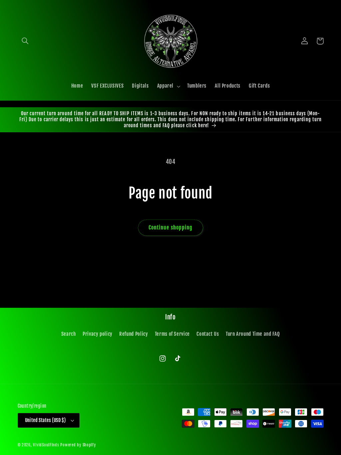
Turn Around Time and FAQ (253, 334)
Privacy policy (98, 334)
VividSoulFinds (46, 444)
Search (68, 334)
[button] (25, 41)
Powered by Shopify (78, 444)
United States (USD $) (45, 420)
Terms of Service (172, 334)
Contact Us (207, 334)
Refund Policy (133, 334)
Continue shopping (170, 227)
